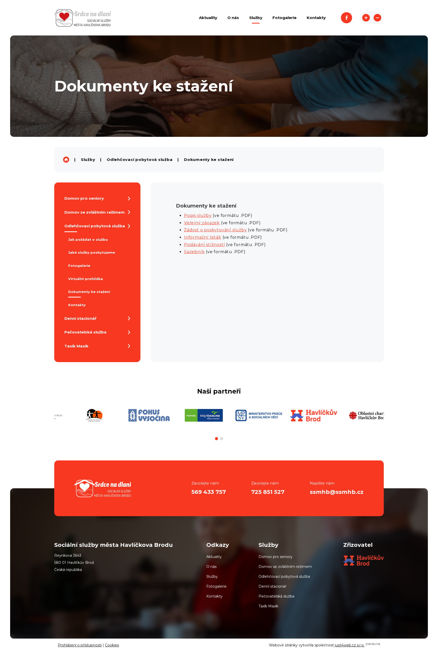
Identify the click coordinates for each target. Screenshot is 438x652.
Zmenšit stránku (377, 18)
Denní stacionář (272, 586)
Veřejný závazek (202, 222)
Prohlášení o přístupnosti (80, 645)
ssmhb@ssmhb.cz (336, 492)
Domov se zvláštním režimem (285, 566)
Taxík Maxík (268, 606)
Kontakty (214, 596)
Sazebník (194, 251)
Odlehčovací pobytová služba (139, 159)
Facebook (346, 17)
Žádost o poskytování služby (215, 230)
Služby (88, 159)
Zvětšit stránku (366, 18)
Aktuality (214, 556)
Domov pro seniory (276, 556)
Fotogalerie (216, 586)
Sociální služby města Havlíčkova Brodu (66, 160)
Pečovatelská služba (276, 596)
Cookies (112, 645)
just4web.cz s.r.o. (349, 645)
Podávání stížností (204, 244)
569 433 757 (208, 492)
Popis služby (198, 215)
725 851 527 (267, 492)
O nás (211, 566)
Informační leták (202, 237)
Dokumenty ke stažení (209, 159)
